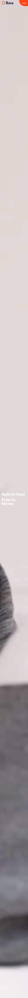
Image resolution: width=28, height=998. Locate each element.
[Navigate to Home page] (7, 3)
